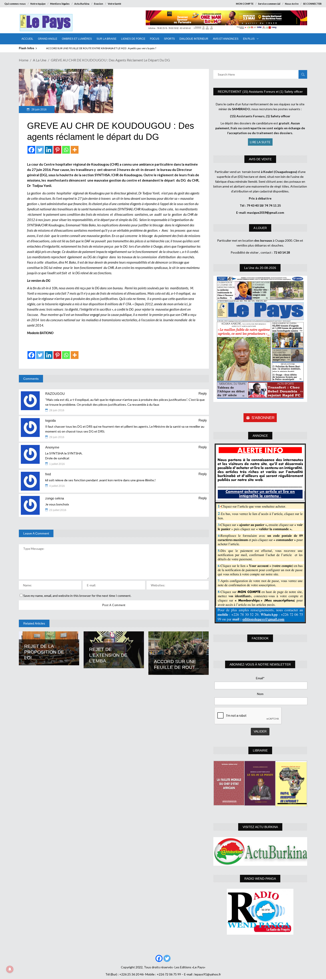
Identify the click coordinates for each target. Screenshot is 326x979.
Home (23, 60)
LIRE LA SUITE (260, 142)
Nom (260, 694)
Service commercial (269, 3)
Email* (260, 678)
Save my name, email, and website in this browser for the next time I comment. (77, 595)
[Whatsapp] (66, 150)
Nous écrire (292, 3)
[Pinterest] (57, 150)
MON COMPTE (244, 3)
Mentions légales (60, 3)
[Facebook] (31, 150)
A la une (39, 60)
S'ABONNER (263, 417)
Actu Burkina (81, 3)
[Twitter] (40, 150)
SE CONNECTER (312, 3)
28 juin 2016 (39, 109)
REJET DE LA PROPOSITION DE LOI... (44, 652)
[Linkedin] (49, 150)
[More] (75, 150)
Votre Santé (114, 3)
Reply (202, 393)
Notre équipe (37, 3)
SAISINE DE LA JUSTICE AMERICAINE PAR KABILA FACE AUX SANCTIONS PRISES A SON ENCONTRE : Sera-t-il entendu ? (116, 48)
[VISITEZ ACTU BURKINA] (260, 851)
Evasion (98, 3)
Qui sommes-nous (15, 3)
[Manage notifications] (9, 969)
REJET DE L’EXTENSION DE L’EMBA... (108, 655)
